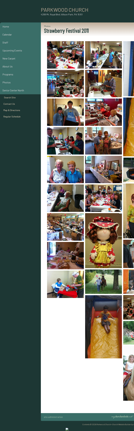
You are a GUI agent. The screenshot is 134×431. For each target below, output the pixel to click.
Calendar (7, 34)
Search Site (9, 97)
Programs (7, 74)
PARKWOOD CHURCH (64, 10)
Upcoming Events (12, 50)
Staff (5, 42)
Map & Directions (11, 110)
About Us (7, 66)
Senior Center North (13, 90)
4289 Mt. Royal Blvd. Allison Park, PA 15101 (62, 14)
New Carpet (8, 58)
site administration (53, 417)
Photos (6, 82)
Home (5, 26)
